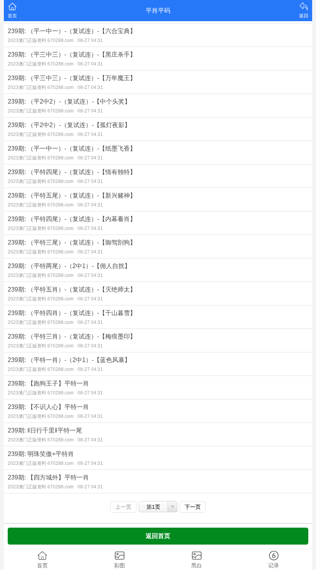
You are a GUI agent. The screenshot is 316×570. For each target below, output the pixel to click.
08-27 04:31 (90, 40)
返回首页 (158, 536)
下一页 (193, 507)
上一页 (123, 507)
